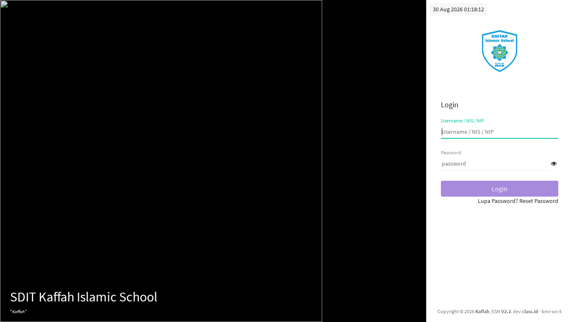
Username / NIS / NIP (462, 120)
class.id (530, 311)
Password (451, 152)
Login (500, 188)
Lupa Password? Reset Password (518, 201)
